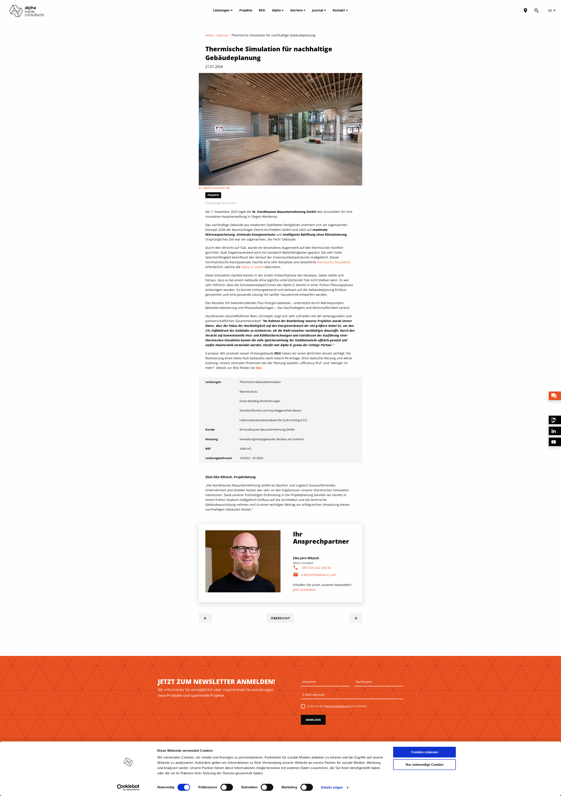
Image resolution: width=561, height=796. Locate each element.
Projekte (245, 10)
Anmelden (313, 720)
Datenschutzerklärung (337, 706)
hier (259, 368)
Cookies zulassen (424, 752)
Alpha (277, 10)
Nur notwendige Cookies (425, 764)
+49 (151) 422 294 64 (316, 568)
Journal (318, 10)
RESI (262, 10)
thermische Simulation (333, 262)
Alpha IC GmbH (252, 267)
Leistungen (222, 10)
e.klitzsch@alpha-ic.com (318, 575)
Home (209, 35)
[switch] (226, 787)
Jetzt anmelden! (304, 590)
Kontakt (339, 10)
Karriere (296, 10)
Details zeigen (332, 787)
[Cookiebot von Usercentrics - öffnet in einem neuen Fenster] (128, 787)
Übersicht (280, 618)
